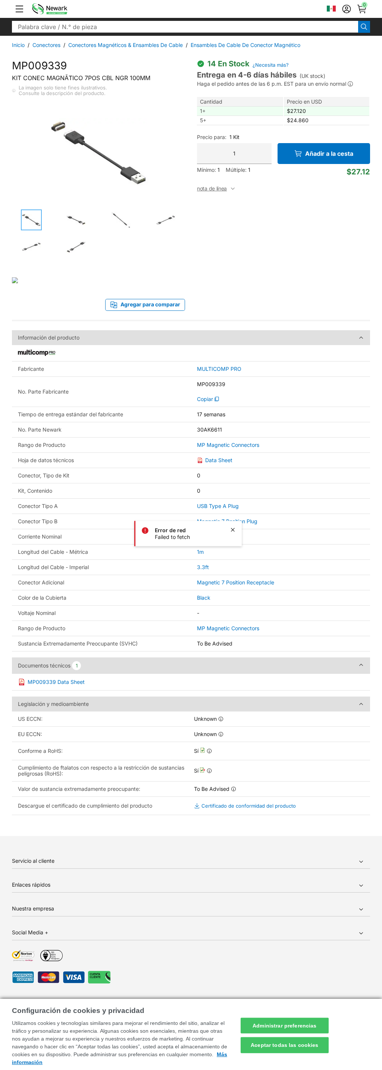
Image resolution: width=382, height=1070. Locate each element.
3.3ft (203, 567)
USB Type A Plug (218, 506)
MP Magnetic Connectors (228, 445)
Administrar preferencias (284, 1025)
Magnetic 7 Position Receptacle (235, 582)
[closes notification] (233, 530)
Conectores (46, 45)
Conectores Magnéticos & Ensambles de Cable (125, 45)
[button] (19, 9)
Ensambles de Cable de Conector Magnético (245, 45)
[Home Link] (61, 9)
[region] (191, 1034)
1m (200, 552)
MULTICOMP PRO (219, 369)
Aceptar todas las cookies (285, 1045)
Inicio (18, 45)
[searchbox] (185, 27)
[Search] (364, 27)
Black (203, 597)
